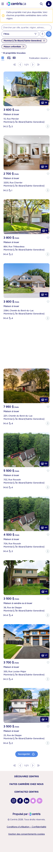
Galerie (2, 57)
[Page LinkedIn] (26, 801)
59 (46, 463)
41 (46, 591)
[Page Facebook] (20, 801)
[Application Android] (39, 801)
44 (46, 527)
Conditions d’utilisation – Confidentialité (26, 826)
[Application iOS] (33, 801)
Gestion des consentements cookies (26, 834)
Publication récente (38, 58)
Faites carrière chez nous (26, 784)
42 (46, 294)
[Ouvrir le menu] (2, 4)
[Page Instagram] (13, 801)
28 (46, 166)
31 (46, 719)
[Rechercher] (41, 3)
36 (46, 102)
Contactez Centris (26, 791)
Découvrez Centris (26, 776)
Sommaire (14, 57)
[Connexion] (49, 4)
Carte (8, 57)
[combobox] (26, 27)
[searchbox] (24, 27)
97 (46, 399)
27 (46, 655)
